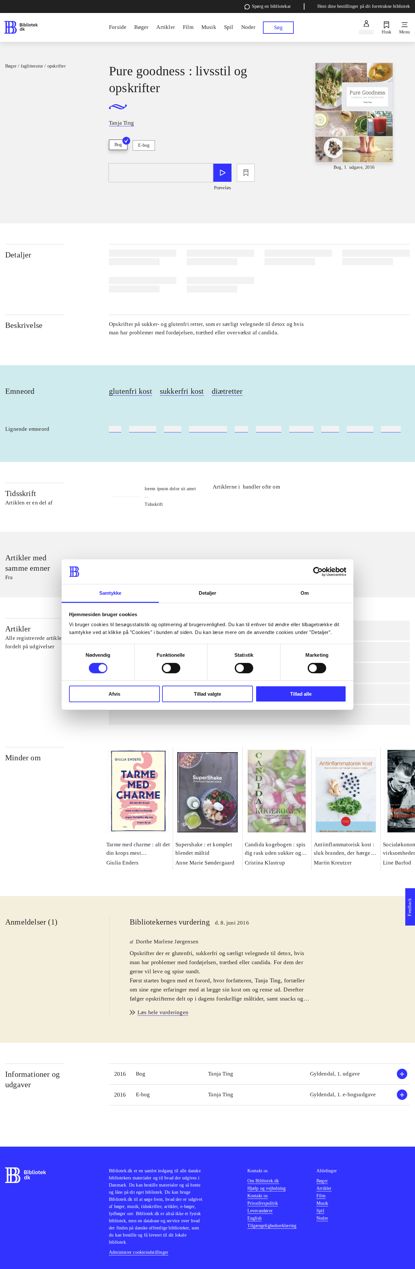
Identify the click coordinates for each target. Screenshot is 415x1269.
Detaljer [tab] (208, 593)
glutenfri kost (130, 391)
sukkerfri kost (182, 391)
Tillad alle (301, 694)
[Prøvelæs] (222, 173)
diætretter (227, 391)
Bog (118, 144)
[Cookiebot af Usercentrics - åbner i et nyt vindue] (318, 572)
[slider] (354, 117)
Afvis (114, 694)
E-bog (143, 145)
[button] (259, 1074)
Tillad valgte (207, 694)
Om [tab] (305, 593)
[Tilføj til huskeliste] (246, 173)
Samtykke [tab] (110, 593)
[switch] (171, 668)
